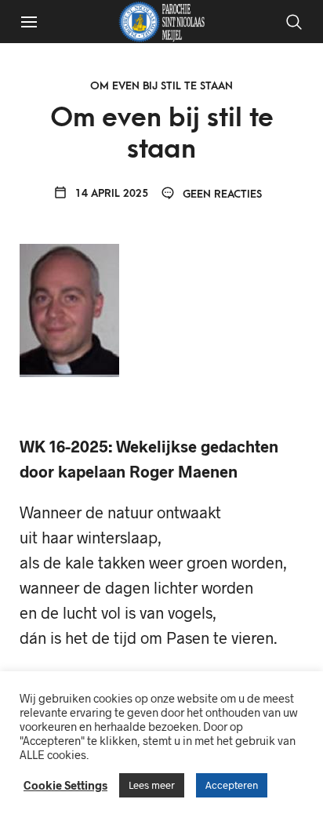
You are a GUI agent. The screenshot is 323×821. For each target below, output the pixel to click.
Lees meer (152, 785)
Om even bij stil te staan (161, 86)
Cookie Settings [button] (65, 785)
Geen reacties (221, 194)
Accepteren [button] (231, 785)
